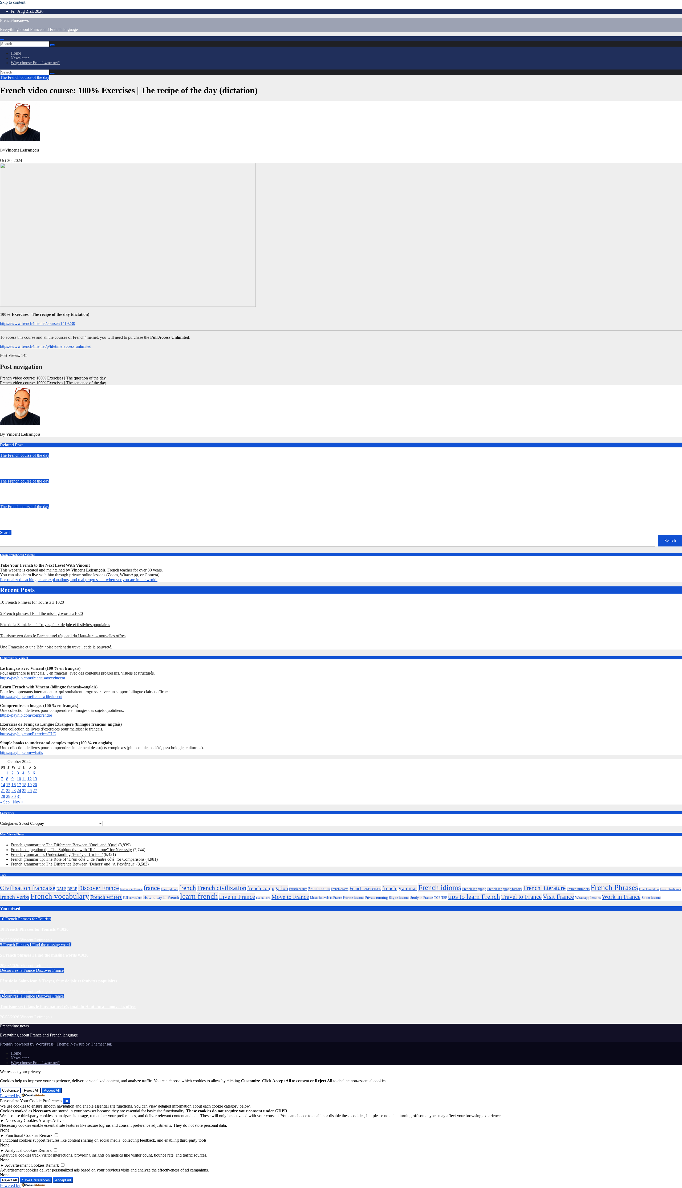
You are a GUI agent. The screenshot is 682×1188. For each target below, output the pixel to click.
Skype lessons (399, 898)
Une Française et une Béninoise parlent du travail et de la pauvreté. (56, 647)
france (152, 887)
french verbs (14, 896)
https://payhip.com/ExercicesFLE (28, 734)
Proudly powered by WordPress (27, 1044)
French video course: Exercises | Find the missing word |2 (51, 491)
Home (16, 53)
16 (13, 784)
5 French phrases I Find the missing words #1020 (41, 613)
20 (35, 784)
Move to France (290, 896)
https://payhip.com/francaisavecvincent (32, 678)
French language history (504, 889)
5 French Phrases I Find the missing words (35, 944)
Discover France (98, 887)
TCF (437, 898)
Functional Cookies (21, 1135)
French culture (298, 889)
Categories (9, 823)
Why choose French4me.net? (35, 62)
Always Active (50, 1120)
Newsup (77, 1044)
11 (24, 779)
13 (35, 779)
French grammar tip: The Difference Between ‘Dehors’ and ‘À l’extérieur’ (73, 864)
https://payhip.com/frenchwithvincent (31, 696)
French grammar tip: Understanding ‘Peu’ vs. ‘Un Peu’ (57, 854)
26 (29, 790)
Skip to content (12, 2)
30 (13, 796)
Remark (45, 1135)
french (187, 888)
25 (24, 790)
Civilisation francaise (27, 887)
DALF (61, 889)
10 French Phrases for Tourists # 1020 (32, 602)
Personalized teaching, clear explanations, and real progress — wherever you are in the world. (78, 579)
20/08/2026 (10, 940)
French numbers (578, 889)
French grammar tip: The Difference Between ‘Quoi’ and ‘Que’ (64, 845)
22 (8, 790)
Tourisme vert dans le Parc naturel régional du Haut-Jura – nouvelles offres (62, 636)
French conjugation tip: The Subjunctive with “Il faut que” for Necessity (71, 849)
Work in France (621, 896)
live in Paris (263, 897)
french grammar (399, 888)
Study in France (421, 898)
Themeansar (101, 1044)
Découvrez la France (18, 970)
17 (19, 784)
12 (29, 779)
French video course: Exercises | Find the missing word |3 (51, 465)
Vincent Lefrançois (22, 150)
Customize (10, 1090)
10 (19, 779)
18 (24, 784)
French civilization (221, 887)
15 (8, 784)
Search (5, 532)
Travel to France (521, 896)
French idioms (439, 887)
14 (3, 784)
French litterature (544, 888)
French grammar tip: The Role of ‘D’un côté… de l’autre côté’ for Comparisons (77, 859)
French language (474, 889)
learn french (199, 896)
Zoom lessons (651, 898)
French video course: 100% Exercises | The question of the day (53, 378)
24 (19, 790)
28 (3, 796)
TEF (444, 898)
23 (13, 790)
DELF (72, 889)
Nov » (18, 802)
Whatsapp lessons (588, 898)
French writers (106, 897)
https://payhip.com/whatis (21, 752)
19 (29, 784)
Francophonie (169, 889)
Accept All (52, 1090)
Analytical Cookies (21, 1150)
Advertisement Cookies (24, 1165)
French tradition (649, 889)
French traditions (670, 889)
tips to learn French (474, 896)
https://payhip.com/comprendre (26, 715)
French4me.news (14, 20)
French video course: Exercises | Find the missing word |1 (51, 517)
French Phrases (614, 887)
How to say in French (161, 897)
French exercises (365, 888)
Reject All (31, 1090)
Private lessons (353, 898)
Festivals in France (131, 889)
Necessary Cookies (21, 1120)
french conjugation (267, 888)
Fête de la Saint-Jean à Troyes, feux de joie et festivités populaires (55, 624)
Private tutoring (376, 898)
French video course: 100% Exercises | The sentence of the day (53, 383)
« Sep (5, 802)
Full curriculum (132, 898)
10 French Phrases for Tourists (25, 919)
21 (3, 790)
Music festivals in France (326, 897)
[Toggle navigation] (2, 40)
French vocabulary (59, 896)
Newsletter (20, 58)
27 (35, 790)
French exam (319, 889)
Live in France (237, 896)
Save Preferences (36, 1180)
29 (8, 796)
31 (19, 796)
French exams (339, 889)
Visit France (558, 896)
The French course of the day (24, 77)
